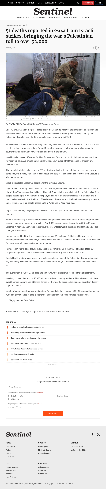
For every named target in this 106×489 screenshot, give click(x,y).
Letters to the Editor (78, 450)
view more (52, 364)
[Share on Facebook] (94, 48)
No (20, 407)
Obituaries (50, 3)
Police (8, 450)
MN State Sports (44, 450)
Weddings (9, 474)
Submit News (54, 17)
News (10, 3)
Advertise (42, 470)
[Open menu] (3, 3)
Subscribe (88, 3)
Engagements (11, 470)
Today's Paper (39, 17)
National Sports (44, 453)
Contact (42, 463)
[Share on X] (98, 48)
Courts (8, 453)
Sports (20, 3)
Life (40, 3)
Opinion (31, 3)
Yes (12, 407)
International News (16, 25)
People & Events (12, 467)
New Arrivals (11, 477)
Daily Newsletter (17, 396)
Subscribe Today (71, 17)
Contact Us (42, 474)
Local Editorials (77, 447)
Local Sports (43, 447)
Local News (10, 447)
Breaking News (62, 396)
